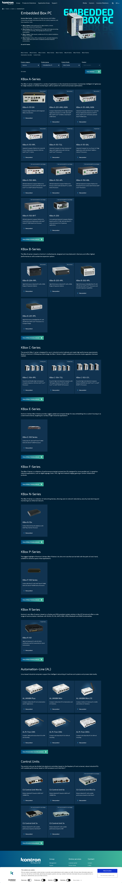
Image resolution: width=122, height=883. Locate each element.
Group (51, 859)
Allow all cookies (107, 870)
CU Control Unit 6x (57, 789)
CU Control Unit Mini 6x (32, 789)
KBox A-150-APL (56, 180)
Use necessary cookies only (107, 875)
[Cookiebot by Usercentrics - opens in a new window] (12, 880)
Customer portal (73, 863)
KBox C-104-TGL (56, 377)
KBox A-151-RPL (29, 144)
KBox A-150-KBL (82, 180)
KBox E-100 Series (30, 437)
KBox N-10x (27, 522)
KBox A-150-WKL (29, 180)
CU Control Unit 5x (30, 823)
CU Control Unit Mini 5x (85, 789)
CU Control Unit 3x (57, 823)
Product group (45, 62)
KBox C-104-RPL (29, 377)
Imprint (51, 865)
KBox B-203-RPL (56, 280)
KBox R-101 (27, 638)
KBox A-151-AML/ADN (85, 107)
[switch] (43, 880)
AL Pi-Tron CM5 (29, 732)
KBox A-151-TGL (55, 144)
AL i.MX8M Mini (55, 698)
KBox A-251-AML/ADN (58, 107)
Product (84, 62)
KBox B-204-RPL (29, 280)
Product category (25, 62)
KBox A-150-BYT (29, 215)
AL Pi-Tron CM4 (55, 732)
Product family (65, 62)
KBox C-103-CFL (82, 377)
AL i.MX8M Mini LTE (84, 698)
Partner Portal (72, 865)
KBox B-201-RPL (29, 316)
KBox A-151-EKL (82, 144)
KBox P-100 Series (30, 580)
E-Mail (89, 865)
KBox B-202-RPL (83, 280)
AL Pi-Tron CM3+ (83, 732)
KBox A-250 (54, 215)
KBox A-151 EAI (28, 107)
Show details (76, 880)
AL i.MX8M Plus (29, 698)
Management (52, 863)
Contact (90, 863)
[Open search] (112, 3)
